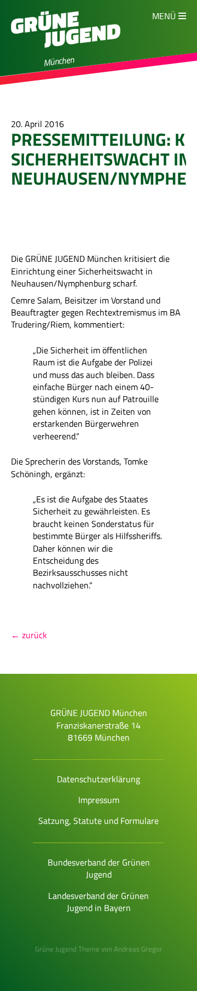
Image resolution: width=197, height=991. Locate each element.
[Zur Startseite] (65, 52)
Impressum (98, 799)
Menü (164, 15)
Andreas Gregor (138, 948)
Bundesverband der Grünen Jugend (99, 868)
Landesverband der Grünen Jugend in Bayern (98, 901)
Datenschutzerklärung (98, 779)
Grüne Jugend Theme (67, 948)
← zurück (29, 634)
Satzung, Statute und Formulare (98, 820)
